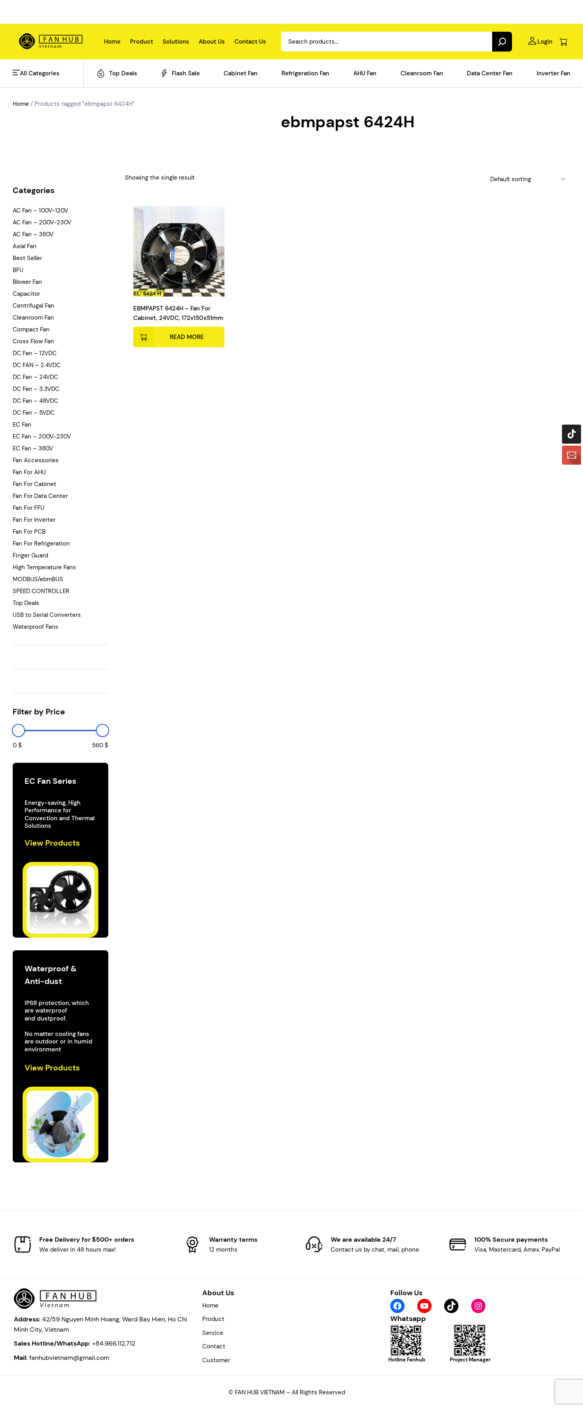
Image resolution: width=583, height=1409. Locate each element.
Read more (187, 337)
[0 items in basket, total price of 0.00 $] (563, 42)
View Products (52, 843)
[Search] (502, 42)
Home (21, 104)
